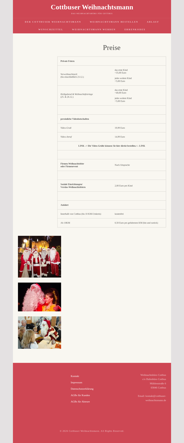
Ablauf (153, 22)
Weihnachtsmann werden (94, 29)
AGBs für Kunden (80, 395)
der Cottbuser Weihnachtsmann (53, 22)
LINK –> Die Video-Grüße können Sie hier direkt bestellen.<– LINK (111, 146)
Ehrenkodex (135, 29)
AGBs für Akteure (80, 401)
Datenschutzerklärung (82, 388)
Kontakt (75, 376)
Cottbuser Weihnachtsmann (92, 7)
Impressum (76, 382)
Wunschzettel (50, 29)
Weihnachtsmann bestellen (114, 22)
